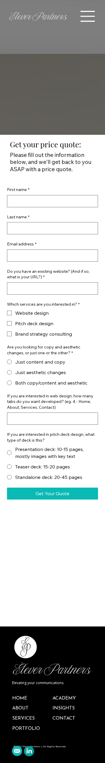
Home (19, 698)
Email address (21, 244)
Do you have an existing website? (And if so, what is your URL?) (48, 274)
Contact (63, 718)
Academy (64, 698)
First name (18, 189)
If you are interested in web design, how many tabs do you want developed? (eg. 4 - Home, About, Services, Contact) (50, 401)
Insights (63, 708)
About (20, 708)
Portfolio (26, 728)
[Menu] (87, 16)
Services (23, 718)
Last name (18, 216)
